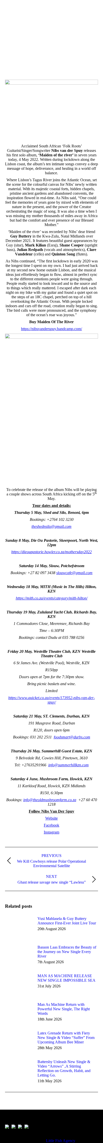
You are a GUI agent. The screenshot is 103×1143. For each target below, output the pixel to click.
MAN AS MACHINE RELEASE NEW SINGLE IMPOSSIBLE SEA (67, 978)
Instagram (51, 832)
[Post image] (18, 928)
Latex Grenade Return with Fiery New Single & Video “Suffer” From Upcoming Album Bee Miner (66, 1037)
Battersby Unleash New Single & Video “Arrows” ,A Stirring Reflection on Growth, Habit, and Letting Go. (64, 1068)
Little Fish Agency (60, 1141)
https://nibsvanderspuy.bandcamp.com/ (51, 329)
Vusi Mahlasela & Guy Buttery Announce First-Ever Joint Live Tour (67, 920)
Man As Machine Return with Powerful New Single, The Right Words (64, 1009)
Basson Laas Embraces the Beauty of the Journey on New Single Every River (67, 951)
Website (51, 818)
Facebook (51, 825)
